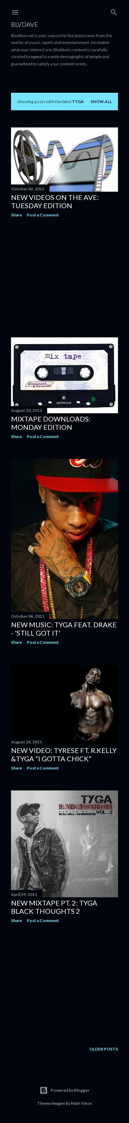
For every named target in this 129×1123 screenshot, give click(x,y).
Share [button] (16, 214)
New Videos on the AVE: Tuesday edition (55, 201)
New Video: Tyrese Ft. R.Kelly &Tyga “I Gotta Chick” (64, 754)
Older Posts (103, 1049)
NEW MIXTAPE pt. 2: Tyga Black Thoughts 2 (54, 907)
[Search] (114, 11)
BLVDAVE (24, 24)
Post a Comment (43, 214)
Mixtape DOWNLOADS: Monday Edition (50, 423)
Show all (101, 101)
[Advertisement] (64, 278)
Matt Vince (81, 1103)
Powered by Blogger (70, 1090)
